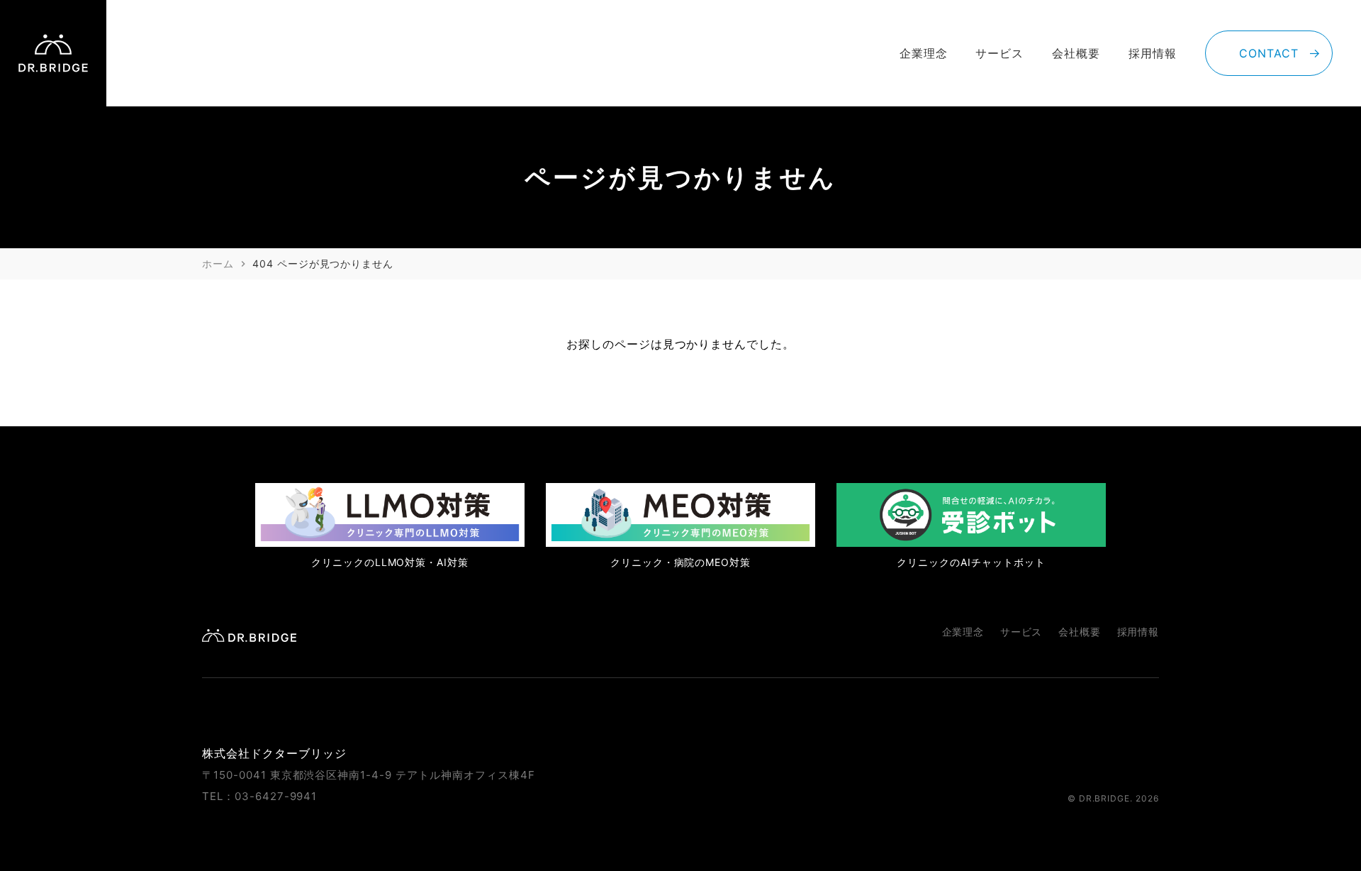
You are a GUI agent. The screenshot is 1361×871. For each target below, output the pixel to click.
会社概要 (1076, 53)
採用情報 (1152, 53)
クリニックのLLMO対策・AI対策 (390, 562)
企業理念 (924, 53)
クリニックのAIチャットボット (971, 562)
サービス (999, 53)
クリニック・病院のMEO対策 (680, 562)
